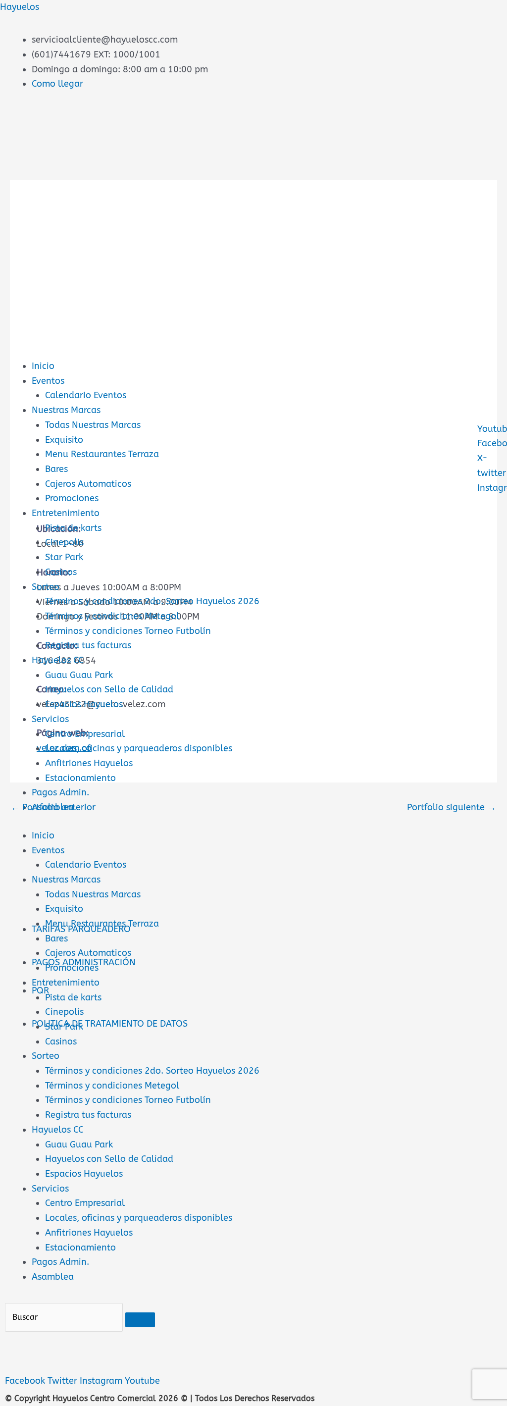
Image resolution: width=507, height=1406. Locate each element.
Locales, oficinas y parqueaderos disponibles (138, 748)
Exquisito (64, 439)
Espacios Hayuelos (84, 704)
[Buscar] (140, 1319)
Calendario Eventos (85, 395)
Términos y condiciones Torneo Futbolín (128, 630)
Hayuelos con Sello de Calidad (109, 689)
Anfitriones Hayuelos (89, 763)
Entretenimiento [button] (66, 982)
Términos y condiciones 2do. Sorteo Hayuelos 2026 (152, 601)
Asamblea (53, 1276)
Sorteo (45, 586)
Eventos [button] (48, 850)
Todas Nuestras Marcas (93, 424)
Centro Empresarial (85, 734)
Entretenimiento (66, 513)
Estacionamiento (80, 778)
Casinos (61, 572)
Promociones (72, 498)
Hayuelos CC (58, 660)
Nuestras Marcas (66, 410)
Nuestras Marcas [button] (66, 879)
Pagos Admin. (60, 792)
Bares (56, 469)
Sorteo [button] (45, 1055)
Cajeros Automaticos (88, 483)
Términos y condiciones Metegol (112, 616)
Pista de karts (73, 527)
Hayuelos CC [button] (58, 1129)
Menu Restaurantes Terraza (102, 454)
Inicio (43, 366)
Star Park (64, 557)
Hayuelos (19, 6)
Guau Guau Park (79, 675)
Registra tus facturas (88, 645)
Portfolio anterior (53, 807)
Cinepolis (64, 542)
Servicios (50, 719)
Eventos (48, 380)
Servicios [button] (50, 1188)
